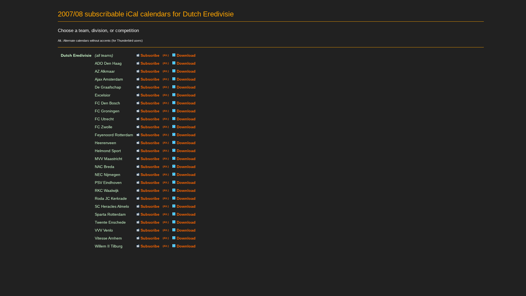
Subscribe (149, 55)
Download (186, 55)
